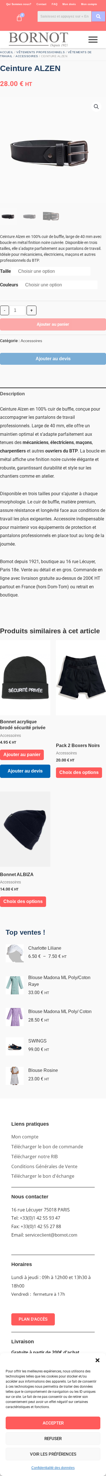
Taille (5, 271)
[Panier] (19, 18)
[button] (97, 1360)
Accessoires (27, 56)
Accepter (53, 1423)
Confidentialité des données (53, 1468)
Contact (41, 4)
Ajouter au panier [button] (21, 754)
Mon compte (89, 4)
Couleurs (9, 285)
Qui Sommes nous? (18, 4)
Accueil (7, 52)
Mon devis (69, 4)
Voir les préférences (53, 1454)
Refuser (53, 1438)
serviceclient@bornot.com (51, 1235)
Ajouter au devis (53, 358)
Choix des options (79, 772)
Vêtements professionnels (40, 52)
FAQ (54, 4)
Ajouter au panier (53, 324)
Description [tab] (12, 393)
